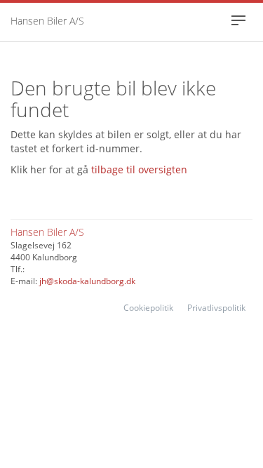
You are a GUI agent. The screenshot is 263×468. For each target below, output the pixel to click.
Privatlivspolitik (216, 308)
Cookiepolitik (148, 308)
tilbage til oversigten (139, 169)
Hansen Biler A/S (47, 20)
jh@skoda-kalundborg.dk (87, 281)
